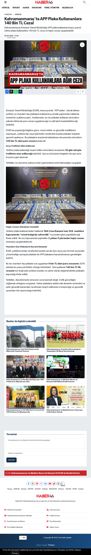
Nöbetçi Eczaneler (14, 510)
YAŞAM (68, 489)
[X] (33, 484)
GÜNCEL (6, 8)
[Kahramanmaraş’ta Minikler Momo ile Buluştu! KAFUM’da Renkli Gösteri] (66, 367)
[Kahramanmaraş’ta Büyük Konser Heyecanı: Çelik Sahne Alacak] (66, 397)
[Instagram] (41, 484)
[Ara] (84, 2)
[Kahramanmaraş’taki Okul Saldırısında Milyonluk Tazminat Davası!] (25, 336)
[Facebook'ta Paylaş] (7, 92)
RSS (24, 537)
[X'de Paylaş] (11, 92)
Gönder (11, 460)
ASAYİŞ (26, 8)
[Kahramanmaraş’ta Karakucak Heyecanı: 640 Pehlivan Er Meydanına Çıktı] (25, 367)
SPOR (75, 489)
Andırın (81, 489)
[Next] (63, 484)
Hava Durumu (55, 510)
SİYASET (16, 8)
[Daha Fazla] (20, 92)
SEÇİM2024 (67, 8)
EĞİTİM (30, 489)
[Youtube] (50, 484)
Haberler (8, 14)
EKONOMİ (36, 8)
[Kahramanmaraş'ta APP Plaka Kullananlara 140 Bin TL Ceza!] (45, 64)
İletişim (24, 489)
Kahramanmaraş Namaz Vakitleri (20, 516)
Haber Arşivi (54, 527)
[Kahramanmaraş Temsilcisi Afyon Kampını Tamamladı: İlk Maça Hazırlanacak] (66, 336)
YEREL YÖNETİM (51, 8)
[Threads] (58, 484)
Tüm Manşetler (55, 521)
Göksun (61, 489)
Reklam (45, 489)
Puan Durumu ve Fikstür (16, 521)
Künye (9, 489)
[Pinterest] (37, 484)
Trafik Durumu (54, 516)
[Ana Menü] (5, 2)
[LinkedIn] (46, 484)
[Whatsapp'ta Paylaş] (16, 92)
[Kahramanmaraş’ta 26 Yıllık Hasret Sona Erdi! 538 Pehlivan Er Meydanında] (25, 397)
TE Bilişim (51, 545)
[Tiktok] (54, 484)
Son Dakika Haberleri (15, 527)
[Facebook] (28, 484)
